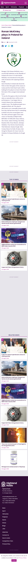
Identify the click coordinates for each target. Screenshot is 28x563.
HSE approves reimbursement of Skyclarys (13, 467)
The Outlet (14, 20)
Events (4, 520)
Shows (4, 523)
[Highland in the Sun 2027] (21, 16)
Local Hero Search (5, 14)
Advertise (5, 532)
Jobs (3, 528)
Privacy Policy (6, 544)
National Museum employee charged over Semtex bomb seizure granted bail (13, 222)
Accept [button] (14, 560)
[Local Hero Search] (5, 13)
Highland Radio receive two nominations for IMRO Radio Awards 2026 (14, 245)
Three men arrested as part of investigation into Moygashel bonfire (14, 444)
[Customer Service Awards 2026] (19, 13)
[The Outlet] (14, 19)
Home (3, 25)
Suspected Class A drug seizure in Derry (12, 267)
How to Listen (6, 538)
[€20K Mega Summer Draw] (7, 16)
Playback (21, 7)
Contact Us (5, 535)
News (2, 7)
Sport (7, 7)
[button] (3, 46)
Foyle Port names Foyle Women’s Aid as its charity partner (13, 199)
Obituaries (14, 7)
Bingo (4, 526)
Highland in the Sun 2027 (21, 17)
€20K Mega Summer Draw (7, 17)
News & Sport (8, 25)
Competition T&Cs (7, 541)
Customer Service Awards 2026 (19, 14)
